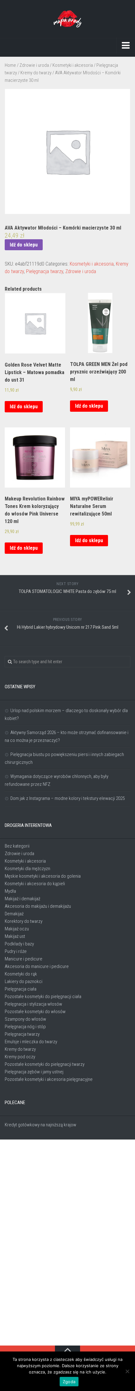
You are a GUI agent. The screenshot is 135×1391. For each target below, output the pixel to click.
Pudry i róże (16, 951)
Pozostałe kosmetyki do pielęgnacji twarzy (44, 1064)
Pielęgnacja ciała (20, 989)
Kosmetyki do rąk (21, 974)
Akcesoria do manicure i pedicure (37, 966)
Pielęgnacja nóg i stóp (25, 1026)
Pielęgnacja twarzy (44, 271)
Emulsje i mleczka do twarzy (31, 1042)
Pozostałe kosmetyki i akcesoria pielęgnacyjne (49, 1079)
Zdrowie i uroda (34, 65)
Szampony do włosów (25, 1019)
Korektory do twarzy (23, 921)
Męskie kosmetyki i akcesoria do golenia (43, 876)
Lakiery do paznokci (23, 981)
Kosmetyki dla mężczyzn (27, 868)
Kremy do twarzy (35, 73)
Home (10, 65)
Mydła (10, 891)
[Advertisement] (67, 1243)
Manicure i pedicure (23, 959)
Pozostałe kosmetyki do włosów (35, 1011)
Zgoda (69, 1381)
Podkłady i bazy (19, 944)
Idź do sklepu (24, 245)
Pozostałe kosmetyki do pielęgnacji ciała (43, 996)
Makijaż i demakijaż (22, 899)
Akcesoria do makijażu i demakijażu (38, 906)
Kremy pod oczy (20, 1057)
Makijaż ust (15, 936)
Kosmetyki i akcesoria (72, 65)
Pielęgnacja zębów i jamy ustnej (34, 1072)
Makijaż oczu (17, 929)
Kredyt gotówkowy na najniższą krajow (40, 1125)
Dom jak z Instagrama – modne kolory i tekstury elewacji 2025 (67, 798)
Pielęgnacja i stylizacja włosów (33, 1004)
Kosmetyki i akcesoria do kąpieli (35, 883)
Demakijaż (14, 914)
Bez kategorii (17, 846)
